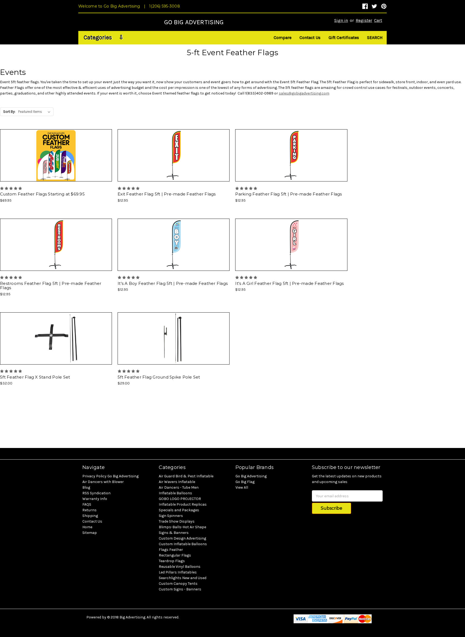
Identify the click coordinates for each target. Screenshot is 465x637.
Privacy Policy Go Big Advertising (110, 476)
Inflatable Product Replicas (183, 504)
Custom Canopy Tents (178, 583)
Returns (89, 510)
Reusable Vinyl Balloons (179, 566)
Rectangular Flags (175, 555)
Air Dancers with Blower (103, 482)
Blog (86, 487)
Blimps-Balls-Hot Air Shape (182, 527)
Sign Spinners (171, 515)
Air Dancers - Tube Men (179, 487)
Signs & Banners (174, 532)
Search (375, 37)
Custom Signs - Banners (180, 589)
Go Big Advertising (251, 476)
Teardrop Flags (172, 561)
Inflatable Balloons (175, 493)
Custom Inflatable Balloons (183, 544)
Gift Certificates (344, 37)
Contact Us (310, 37)
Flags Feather (171, 549)
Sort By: (9, 112)
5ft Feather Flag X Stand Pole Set (35, 377)
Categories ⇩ (104, 37)
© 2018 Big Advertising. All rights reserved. (143, 617)
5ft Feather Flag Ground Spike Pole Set (159, 377)
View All (241, 487)
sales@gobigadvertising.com (304, 93)
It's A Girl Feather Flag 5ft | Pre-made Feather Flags (289, 283)
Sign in (341, 20)
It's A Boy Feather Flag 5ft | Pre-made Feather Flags (173, 283)
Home (87, 527)
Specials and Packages (179, 510)
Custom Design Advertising (182, 538)
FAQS (86, 504)
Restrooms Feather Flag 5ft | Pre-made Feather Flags (50, 285)
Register (364, 20)
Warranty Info (94, 498)
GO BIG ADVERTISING (194, 22)
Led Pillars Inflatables (178, 572)
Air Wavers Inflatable (177, 482)
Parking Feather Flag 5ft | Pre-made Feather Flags (288, 194)
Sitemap (89, 532)
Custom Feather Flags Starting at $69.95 (42, 194)
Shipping (90, 515)
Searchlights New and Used (182, 578)
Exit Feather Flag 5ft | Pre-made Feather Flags (167, 194)
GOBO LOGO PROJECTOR (180, 498)
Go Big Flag (245, 482)
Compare (282, 37)
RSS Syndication (96, 493)
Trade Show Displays (177, 521)
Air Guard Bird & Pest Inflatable (186, 476)
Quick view (232, 15)
